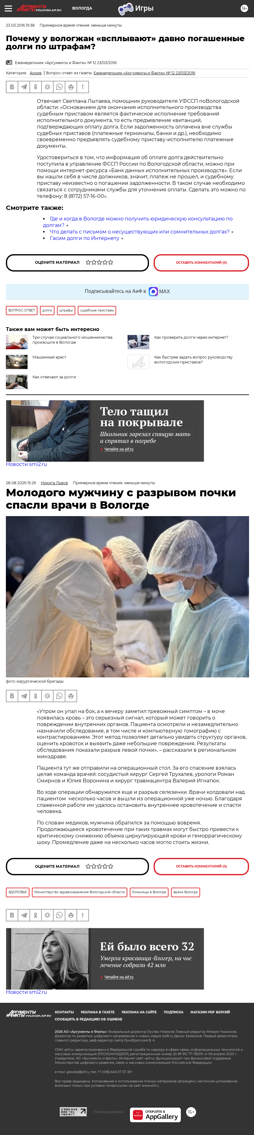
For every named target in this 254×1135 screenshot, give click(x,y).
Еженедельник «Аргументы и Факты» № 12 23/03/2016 (144, 73)
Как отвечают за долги (54, 377)
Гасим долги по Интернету (84, 238)
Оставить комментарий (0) (201, 263)
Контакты (64, 1012)
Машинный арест (49, 357)
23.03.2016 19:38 (20, 25)
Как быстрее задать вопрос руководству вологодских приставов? (193, 359)
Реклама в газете (98, 1012)
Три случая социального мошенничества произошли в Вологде (72, 340)
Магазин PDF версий (210, 1012)
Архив (36, 73)
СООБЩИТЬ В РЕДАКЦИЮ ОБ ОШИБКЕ (88, 1019)
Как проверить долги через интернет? (191, 337)
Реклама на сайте (139, 1012)
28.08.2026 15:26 (21, 483)
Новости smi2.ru (26, 464)
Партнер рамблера (108, 1112)
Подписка (173, 1012)
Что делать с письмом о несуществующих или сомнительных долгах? (140, 232)
